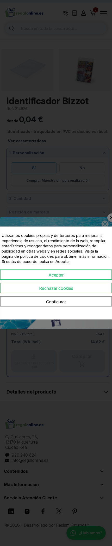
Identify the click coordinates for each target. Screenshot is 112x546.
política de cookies (37, 256)
